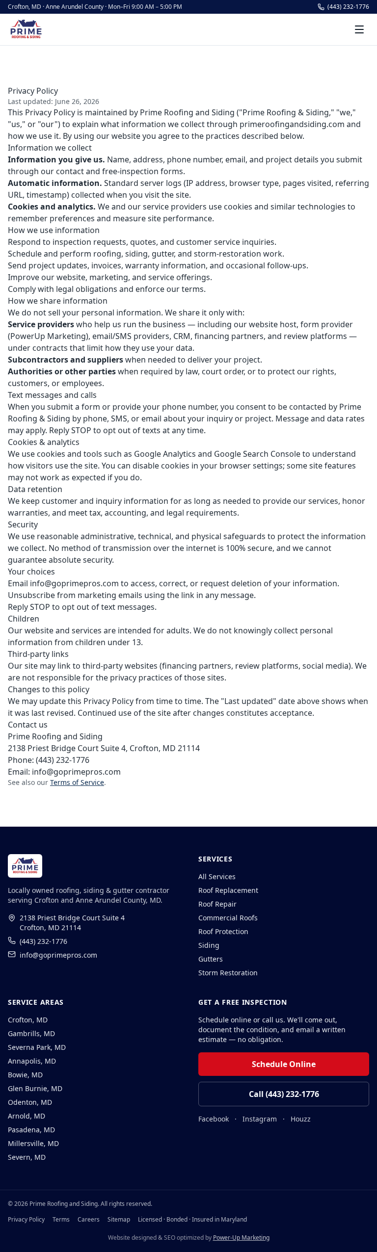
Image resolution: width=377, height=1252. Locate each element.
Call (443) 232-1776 (284, 1094)
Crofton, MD (28, 1019)
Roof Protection (223, 931)
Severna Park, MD (37, 1047)
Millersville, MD (33, 1143)
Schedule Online (284, 1064)
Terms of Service (77, 782)
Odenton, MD (30, 1102)
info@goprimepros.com (74, 583)
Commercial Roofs (228, 917)
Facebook (213, 1118)
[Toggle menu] (359, 29)
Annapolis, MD (32, 1061)
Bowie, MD (25, 1074)
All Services (217, 876)
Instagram (259, 1118)
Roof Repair (217, 904)
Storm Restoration (228, 972)
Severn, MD (27, 1157)
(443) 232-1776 (348, 7)
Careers (89, 1220)
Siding (208, 945)
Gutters (210, 959)
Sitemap (119, 1220)
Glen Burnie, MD (35, 1088)
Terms (61, 1220)
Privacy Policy (26, 1220)
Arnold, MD (26, 1116)
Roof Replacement (228, 890)
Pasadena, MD (31, 1129)
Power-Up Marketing (241, 1237)
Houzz (301, 1118)
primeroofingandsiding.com (292, 124)
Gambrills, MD (31, 1033)
